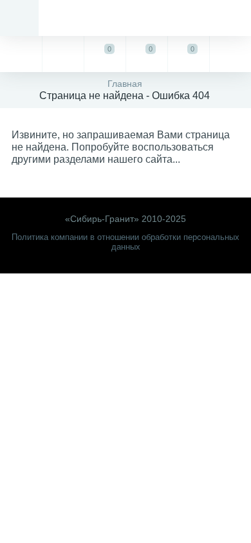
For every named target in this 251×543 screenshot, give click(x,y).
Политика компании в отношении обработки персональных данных (125, 242)
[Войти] (230, 54)
